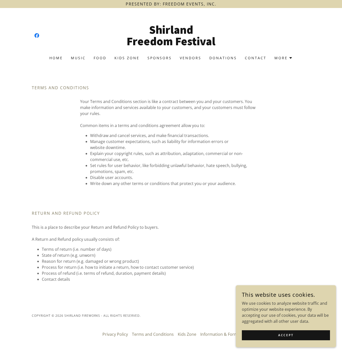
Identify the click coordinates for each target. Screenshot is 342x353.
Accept (285, 335)
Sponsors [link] (159, 58)
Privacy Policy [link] (115, 334)
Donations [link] (223, 58)
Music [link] (78, 58)
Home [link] (56, 58)
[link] (37, 35)
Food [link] (100, 58)
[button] (283, 58)
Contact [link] (255, 58)
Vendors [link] (190, 58)
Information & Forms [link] (220, 334)
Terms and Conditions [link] (153, 334)
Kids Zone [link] (126, 58)
